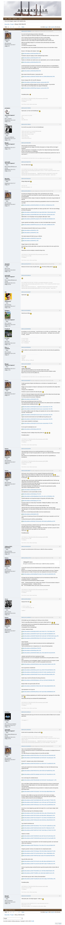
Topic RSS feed (57, 29)
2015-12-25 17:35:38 (26, 31)
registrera (53, 27)
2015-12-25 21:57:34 (26, 264)
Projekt (12, 24)
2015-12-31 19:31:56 (26, 729)
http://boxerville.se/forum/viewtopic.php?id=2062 (30, 170)
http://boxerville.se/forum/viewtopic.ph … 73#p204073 (31, 173)
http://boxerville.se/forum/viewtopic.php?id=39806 (38, 98)
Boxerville (7, 24)
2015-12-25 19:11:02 (26, 178)
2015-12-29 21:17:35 (26, 557)
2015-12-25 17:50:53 (26, 108)
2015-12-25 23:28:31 (26, 310)
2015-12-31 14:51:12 (26, 712)
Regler (9, 18)
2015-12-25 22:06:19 (26, 275)
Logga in (20, 18)
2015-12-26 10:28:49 (26, 364)
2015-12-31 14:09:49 (26, 617)
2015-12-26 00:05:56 (26, 328)
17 (19, 27)
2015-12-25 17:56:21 (26, 124)
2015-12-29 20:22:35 (26, 546)
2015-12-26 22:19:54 (26, 448)
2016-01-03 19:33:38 (26, 746)
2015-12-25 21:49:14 (26, 191)
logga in (47, 27)
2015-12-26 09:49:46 (26, 347)
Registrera (15, 18)
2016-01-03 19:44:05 (26, 896)
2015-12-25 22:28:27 (26, 292)
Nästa (23, 27)
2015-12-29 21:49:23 (26, 599)
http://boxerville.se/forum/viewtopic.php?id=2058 (30, 174)
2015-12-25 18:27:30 (26, 162)
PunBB (32, 921)
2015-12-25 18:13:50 (26, 142)
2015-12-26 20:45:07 (26, 380)
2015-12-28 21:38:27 (26, 470)
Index (6, 18)
